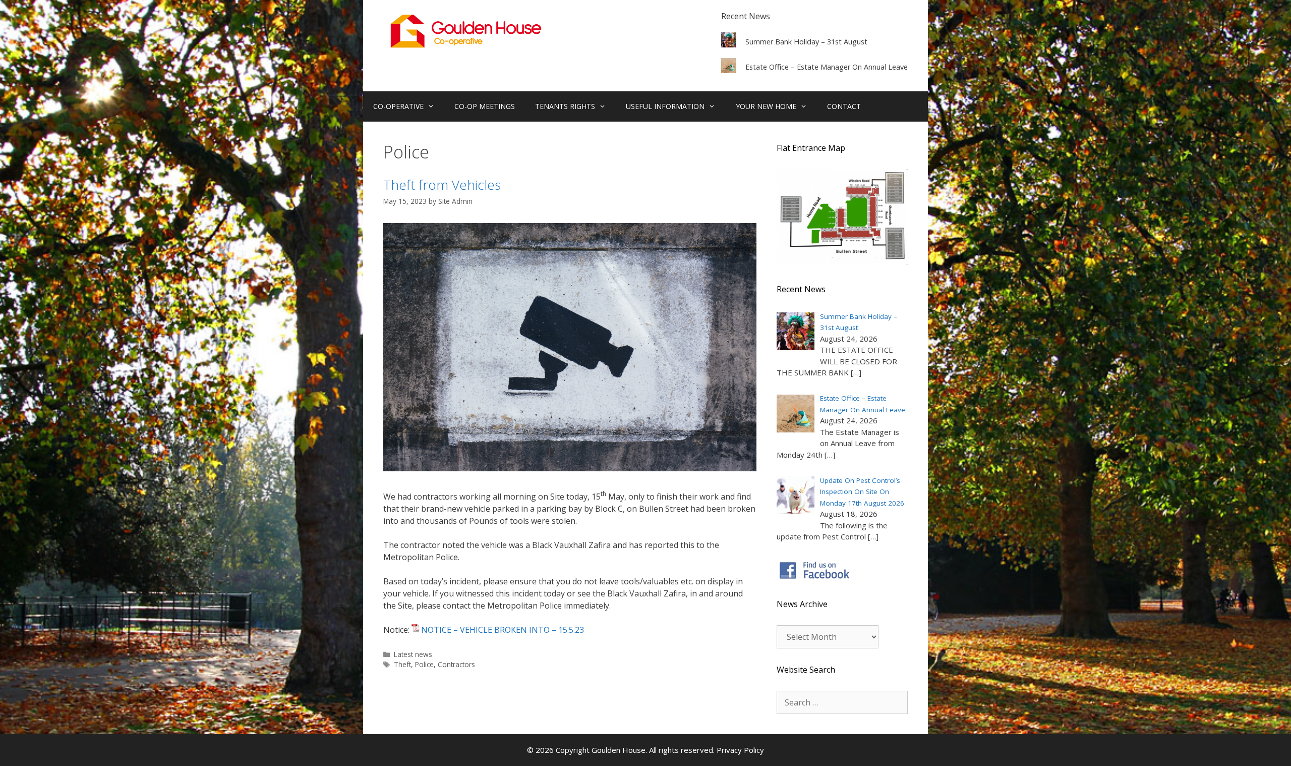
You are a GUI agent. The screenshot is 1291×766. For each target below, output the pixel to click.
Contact (844, 106)
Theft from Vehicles (442, 185)
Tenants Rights (565, 106)
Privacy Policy (740, 750)
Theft (402, 664)
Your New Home (766, 106)
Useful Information (665, 106)
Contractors (456, 664)
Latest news (413, 654)
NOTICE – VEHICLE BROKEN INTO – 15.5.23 (502, 629)
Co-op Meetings (484, 106)
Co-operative (398, 106)
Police (424, 664)
